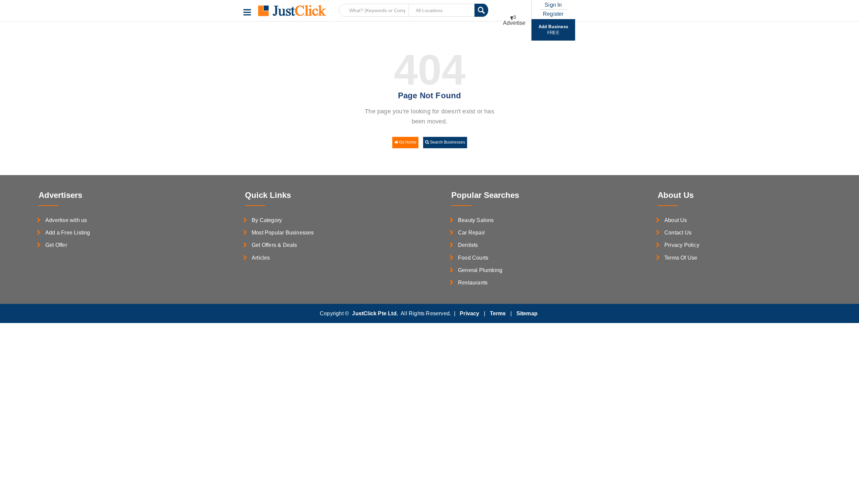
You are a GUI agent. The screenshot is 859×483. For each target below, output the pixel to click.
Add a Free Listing (67, 232)
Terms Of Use (680, 258)
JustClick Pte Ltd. (375, 313)
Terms (498, 313)
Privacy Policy (681, 245)
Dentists (468, 245)
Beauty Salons (476, 220)
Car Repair (471, 232)
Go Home (407, 142)
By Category (267, 220)
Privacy (469, 313)
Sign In (553, 5)
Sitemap (527, 313)
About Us (675, 220)
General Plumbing (480, 270)
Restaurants (473, 282)
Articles (261, 258)
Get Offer (56, 245)
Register (553, 14)
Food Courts (473, 258)
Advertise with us (66, 220)
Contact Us (678, 232)
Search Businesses (447, 142)
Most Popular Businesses (283, 232)
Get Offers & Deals (274, 245)
